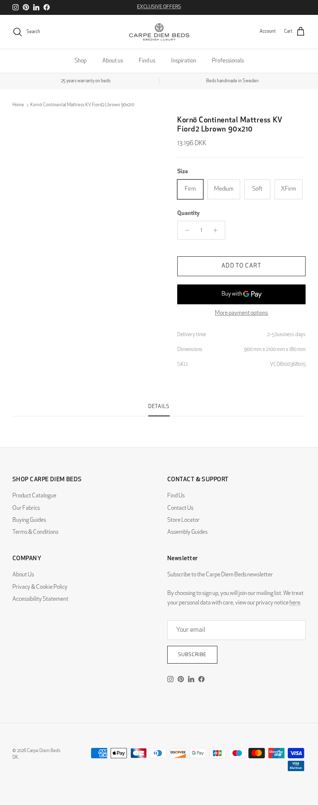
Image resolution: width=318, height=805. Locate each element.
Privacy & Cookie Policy (39, 587)
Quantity (188, 213)
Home (18, 105)
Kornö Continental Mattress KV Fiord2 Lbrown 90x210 (82, 105)
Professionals (228, 61)
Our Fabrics (26, 508)
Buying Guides (29, 520)
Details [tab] (159, 406)
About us (112, 61)
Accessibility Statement (40, 599)
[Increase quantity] (217, 230)
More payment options (241, 313)
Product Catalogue (34, 496)
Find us (147, 61)
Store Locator (183, 520)
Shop (81, 61)
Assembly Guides (187, 532)
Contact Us (180, 508)
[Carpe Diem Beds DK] (159, 32)
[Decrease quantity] (185, 230)
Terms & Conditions (35, 532)
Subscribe (192, 654)
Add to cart (241, 266)
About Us (23, 575)
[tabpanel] (159, 421)
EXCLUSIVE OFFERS (159, 7)
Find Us (176, 496)
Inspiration (183, 61)
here (294, 603)
